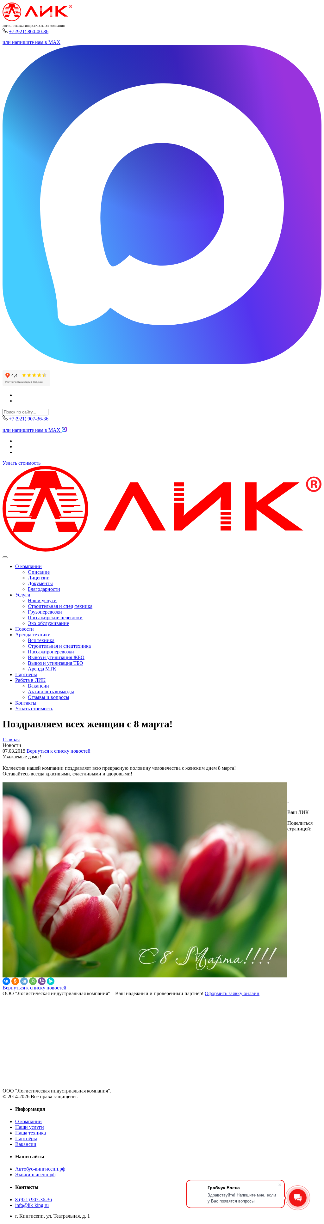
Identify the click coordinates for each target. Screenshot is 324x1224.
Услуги (22, 594)
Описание (39, 572)
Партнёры (26, 674)
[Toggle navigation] (5, 557)
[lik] (37, 19)
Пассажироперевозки (51, 651)
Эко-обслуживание (48, 623)
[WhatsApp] (33, 981)
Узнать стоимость (21, 463)
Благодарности (44, 589)
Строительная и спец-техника (60, 606)
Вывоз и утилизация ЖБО (56, 657)
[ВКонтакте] (6, 981)
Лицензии (39, 577)
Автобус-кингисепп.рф (40, 1169)
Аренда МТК (42, 668)
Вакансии (38, 685)
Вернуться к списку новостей (58, 751)
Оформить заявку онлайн (232, 993)
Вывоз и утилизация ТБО (55, 663)
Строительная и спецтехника (59, 646)
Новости (24, 629)
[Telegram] (24, 981)
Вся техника (41, 640)
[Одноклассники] (15, 981)
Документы (40, 583)
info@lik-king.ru (32, 1205)
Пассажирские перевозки (55, 617)
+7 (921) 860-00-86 (28, 31)
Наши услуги (42, 600)
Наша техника (30, 1132)
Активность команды (51, 691)
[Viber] (42, 981)
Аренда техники (33, 634)
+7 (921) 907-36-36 (28, 418)
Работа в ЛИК (30, 680)
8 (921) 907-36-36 (33, 1199)
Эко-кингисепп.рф (35, 1174)
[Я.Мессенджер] (50, 981)
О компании (28, 566)
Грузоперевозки (45, 612)
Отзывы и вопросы (48, 697)
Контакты (25, 703)
